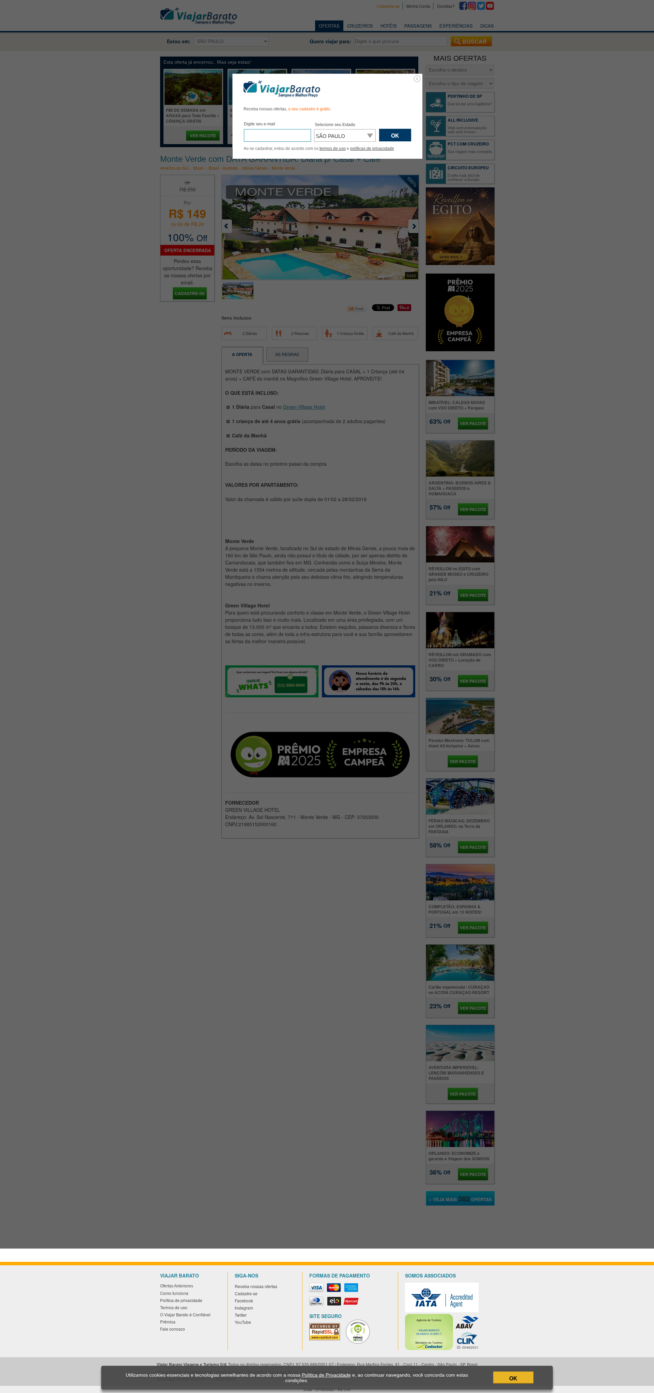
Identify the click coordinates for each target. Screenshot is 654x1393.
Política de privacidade (181, 1300)
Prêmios (167, 1322)
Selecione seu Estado (335, 124)
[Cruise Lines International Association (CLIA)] (470, 1338)
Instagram (244, 1308)
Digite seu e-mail (259, 124)
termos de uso (333, 148)
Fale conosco (172, 1329)
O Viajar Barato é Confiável (185, 1314)
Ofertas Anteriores (176, 1286)
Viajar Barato (282, 89)
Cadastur (429, 1332)
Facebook (244, 1300)
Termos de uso (173, 1307)
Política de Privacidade (326, 1375)
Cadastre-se (246, 1293)
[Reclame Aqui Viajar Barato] (360, 1342)
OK (513, 1378)
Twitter (241, 1315)
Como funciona (174, 1293)
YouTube (243, 1322)
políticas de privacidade (372, 148)
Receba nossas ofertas (256, 1286)
